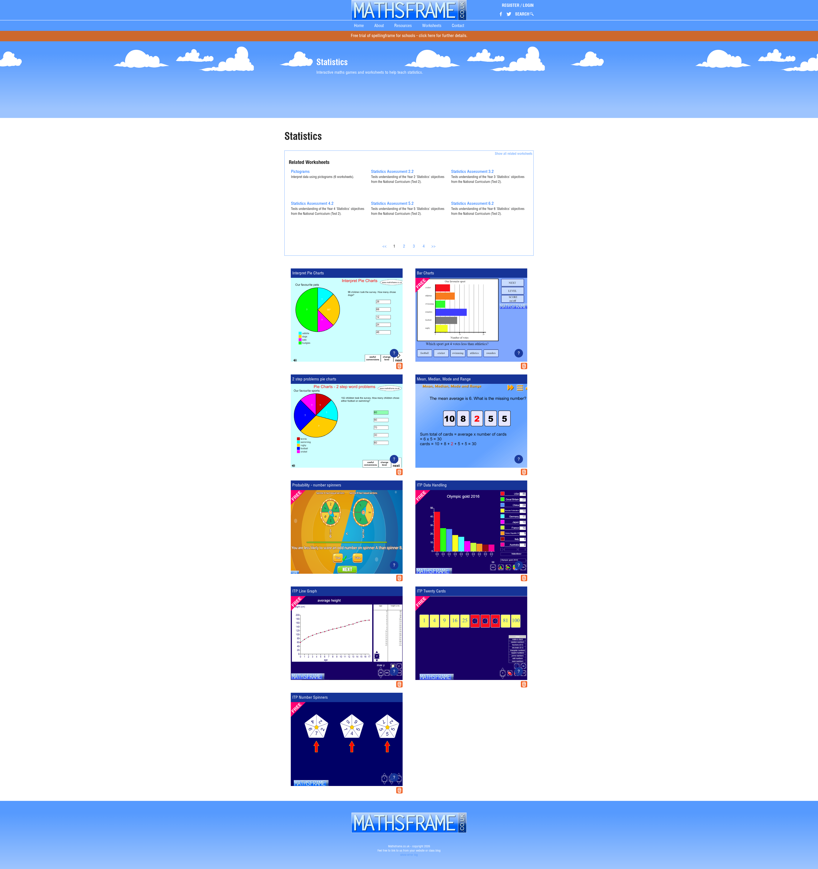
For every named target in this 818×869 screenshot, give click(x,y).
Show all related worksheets (513, 154)
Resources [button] (403, 25)
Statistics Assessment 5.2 (392, 204)
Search (522, 14)
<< (384, 247)
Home (359, 25)
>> (433, 247)
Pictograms (300, 172)
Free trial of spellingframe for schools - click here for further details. (409, 36)
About (379, 25)
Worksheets (431, 25)
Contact (458, 25)
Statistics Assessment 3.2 (472, 172)
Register (510, 5)
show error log (409, 855)
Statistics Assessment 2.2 (392, 172)
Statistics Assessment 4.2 (312, 204)
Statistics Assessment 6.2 (472, 204)
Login (528, 5)
